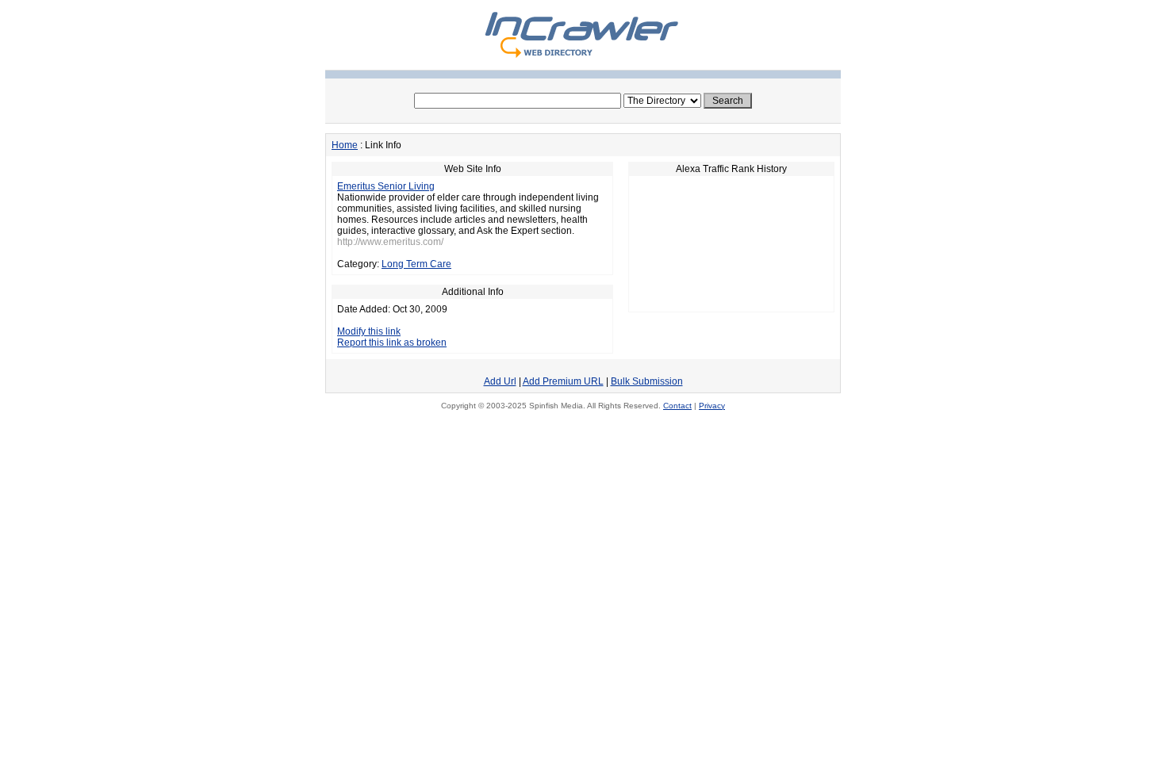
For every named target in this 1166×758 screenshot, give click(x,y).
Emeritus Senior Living (386, 186)
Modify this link (369, 331)
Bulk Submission (647, 381)
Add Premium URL (563, 381)
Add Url (500, 381)
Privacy (712, 405)
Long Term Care (416, 264)
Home (345, 145)
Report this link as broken (392, 342)
